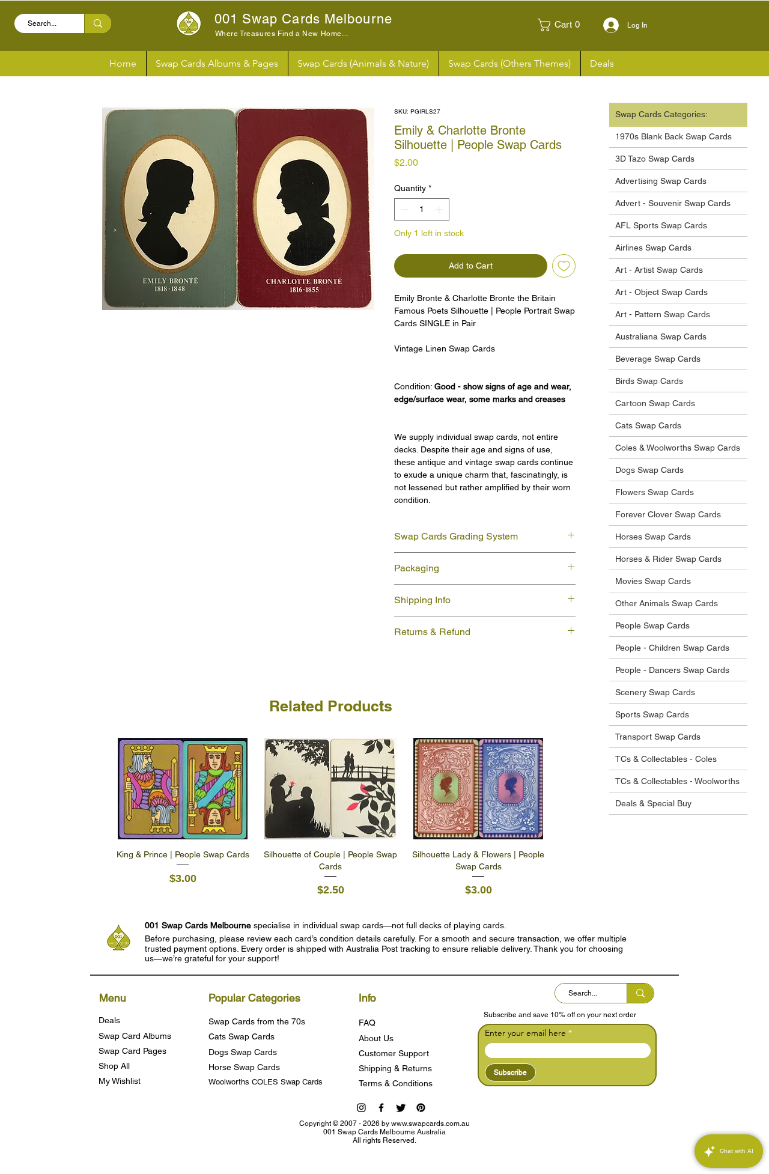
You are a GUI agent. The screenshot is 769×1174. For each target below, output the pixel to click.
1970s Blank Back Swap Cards (673, 136)
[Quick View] (183, 789)
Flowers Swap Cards (654, 492)
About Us (376, 1038)
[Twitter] (401, 1107)
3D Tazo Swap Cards (655, 158)
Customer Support (394, 1053)
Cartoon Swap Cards (655, 403)
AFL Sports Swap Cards (661, 225)
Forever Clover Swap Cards (668, 514)
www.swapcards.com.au (430, 1123)
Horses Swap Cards (653, 536)
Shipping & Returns (395, 1068)
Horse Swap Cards (244, 1067)
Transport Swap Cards (658, 736)
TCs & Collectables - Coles (666, 759)
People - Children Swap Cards (672, 647)
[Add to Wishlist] (564, 266)
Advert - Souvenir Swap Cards (673, 203)
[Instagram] (361, 1107)
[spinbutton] (422, 209)
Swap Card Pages (132, 1051)
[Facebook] (381, 1107)
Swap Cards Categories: (661, 114)
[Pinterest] (421, 1107)
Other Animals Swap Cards (666, 603)
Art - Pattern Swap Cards (662, 314)
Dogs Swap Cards (649, 470)
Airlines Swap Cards (653, 247)
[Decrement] (403, 209)
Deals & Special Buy (653, 803)
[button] (563, 25)
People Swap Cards (652, 625)
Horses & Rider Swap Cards (668, 559)
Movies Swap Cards (653, 581)
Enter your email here (525, 1033)
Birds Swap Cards (649, 381)
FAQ (367, 1022)
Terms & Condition (393, 1083)
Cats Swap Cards (648, 425)
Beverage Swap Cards (658, 358)
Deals (109, 1020)
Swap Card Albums (135, 1036)
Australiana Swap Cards (661, 336)
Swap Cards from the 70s (256, 1021)
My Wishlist (120, 1081)
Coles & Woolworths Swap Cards (677, 447)
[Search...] (97, 23)
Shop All (114, 1066)
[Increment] (440, 209)
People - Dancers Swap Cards (672, 670)
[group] (330, 818)
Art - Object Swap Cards (661, 292)
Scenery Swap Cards (655, 692)
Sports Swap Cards (652, 714)
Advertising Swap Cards (661, 181)
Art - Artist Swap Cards (659, 270)
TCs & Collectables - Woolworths (677, 781)
